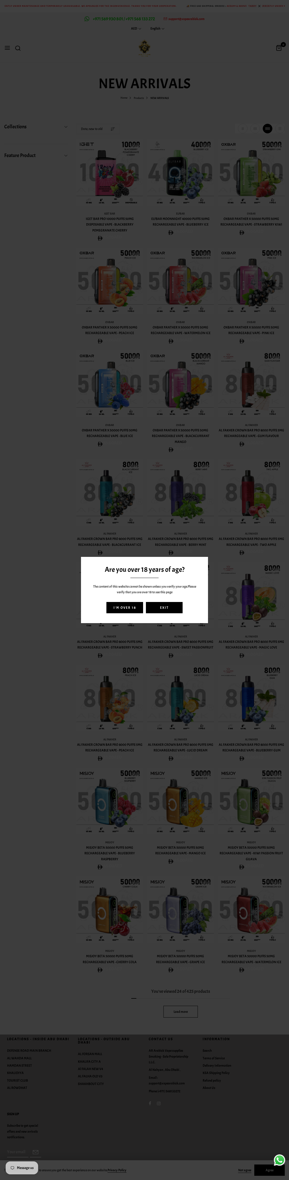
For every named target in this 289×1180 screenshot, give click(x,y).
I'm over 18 (124, 607)
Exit (164, 607)
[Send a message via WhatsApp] (279, 1160)
